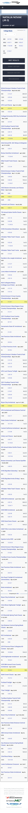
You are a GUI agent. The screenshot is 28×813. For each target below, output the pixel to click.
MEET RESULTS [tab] (13, 60)
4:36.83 (10, 738)
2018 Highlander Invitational (10, 656)
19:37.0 (10, 678)
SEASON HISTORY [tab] (13, 73)
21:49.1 (10, 332)
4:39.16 (10, 694)
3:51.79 (10, 267)
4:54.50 (10, 398)
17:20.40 (10, 156)
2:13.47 (10, 94)
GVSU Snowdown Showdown (10, 229)
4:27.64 (10, 366)
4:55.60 (10, 232)
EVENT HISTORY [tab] (14, 66)
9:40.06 (10, 275)
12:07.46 (10, 456)
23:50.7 (10, 767)
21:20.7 (9, 51)
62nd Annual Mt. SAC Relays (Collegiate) (14, 143)
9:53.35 (10, 242)
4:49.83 (10, 176)
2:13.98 (10, 431)
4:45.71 (9, 42)
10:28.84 (10, 652)
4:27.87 (10, 122)
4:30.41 (10, 148)
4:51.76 (10, 218)
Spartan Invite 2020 (7, 539)
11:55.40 (10, 246)
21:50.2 (10, 552)
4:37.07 (10, 718)
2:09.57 (10, 388)
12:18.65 (10, 443)
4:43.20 (10, 135)
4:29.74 (10, 132)
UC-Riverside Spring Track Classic (11, 615)
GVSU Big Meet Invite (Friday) (10, 478)
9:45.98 (10, 221)
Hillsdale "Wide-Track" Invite (10, 250)
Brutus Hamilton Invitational (10, 153)
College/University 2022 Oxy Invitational (13, 116)
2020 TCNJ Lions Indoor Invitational (12, 529)
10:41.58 (10, 760)
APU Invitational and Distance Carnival (13, 410)
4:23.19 (10, 363)
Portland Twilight (6, 682)
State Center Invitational (8, 420)
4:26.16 (10, 278)
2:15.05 (10, 610)
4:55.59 (10, 484)
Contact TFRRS (8, 792)
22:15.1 (10, 322)
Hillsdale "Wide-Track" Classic (10, 237)
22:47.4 (10, 777)
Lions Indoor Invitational (8, 271)
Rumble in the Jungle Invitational (11, 258)
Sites (12, 790)
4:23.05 (10, 100)
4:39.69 (10, 394)
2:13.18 (10, 360)
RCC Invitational (6, 635)
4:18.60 (21, 39)
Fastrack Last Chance (8, 204)
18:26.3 (10, 660)
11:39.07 (10, 183)
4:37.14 (10, 686)
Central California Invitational (10, 428)
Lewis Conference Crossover (10, 764)
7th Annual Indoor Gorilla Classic (11, 212)
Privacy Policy (7, 788)
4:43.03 (10, 639)
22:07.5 (10, 563)
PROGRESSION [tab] (14, 79)
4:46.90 (10, 707)
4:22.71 (10, 416)
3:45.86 (10, 378)
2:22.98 (10, 513)
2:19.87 (10, 391)
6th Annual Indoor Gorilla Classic (11, 447)
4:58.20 (10, 494)
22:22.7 (10, 583)
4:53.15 (10, 752)
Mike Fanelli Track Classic (9, 161)
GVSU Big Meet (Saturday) (9, 471)
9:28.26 (10, 534)
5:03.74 (10, 517)
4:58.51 (10, 453)
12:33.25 (10, 542)
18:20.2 (21, 46)
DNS (9, 193)
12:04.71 (10, 505)
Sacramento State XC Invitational (11, 326)
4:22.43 (10, 111)
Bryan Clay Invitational (8, 402)
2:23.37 (10, 748)
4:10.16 (10, 291)
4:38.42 (10, 621)
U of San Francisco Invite (9, 346)
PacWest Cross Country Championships (13, 557)
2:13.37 (10, 264)
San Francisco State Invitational (11, 336)
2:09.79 (10, 374)
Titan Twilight (5, 690)
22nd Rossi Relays (7, 756)
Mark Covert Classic (7, 674)
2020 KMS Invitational (8, 510)
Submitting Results (18, 790)
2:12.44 (10, 166)
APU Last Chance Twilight (9, 371)
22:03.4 (10, 342)
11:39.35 (10, 224)
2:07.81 (9, 39)
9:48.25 (10, 180)
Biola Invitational (6, 587)
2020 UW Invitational (7, 499)
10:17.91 (10, 423)
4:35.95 (10, 631)
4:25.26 (10, 97)
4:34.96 (10, 600)
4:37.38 (10, 728)
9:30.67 (21, 42)
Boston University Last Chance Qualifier (13, 460)
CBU (24, 30)
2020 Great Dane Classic (8, 521)
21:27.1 (10, 312)
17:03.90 (9, 46)
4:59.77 (10, 439)
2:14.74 (10, 474)
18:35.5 (10, 591)
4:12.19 (10, 288)
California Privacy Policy (17, 788)
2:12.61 (10, 253)
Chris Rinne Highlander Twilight (11, 605)
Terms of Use (7, 790)
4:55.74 (10, 502)
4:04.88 (10, 710)
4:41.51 (10, 704)
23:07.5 (10, 573)
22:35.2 (10, 350)
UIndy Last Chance (7, 436)
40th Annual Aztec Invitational (10, 733)
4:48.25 (10, 466)
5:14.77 (10, 524)
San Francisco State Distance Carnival (13, 723)
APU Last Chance (6, 105)
